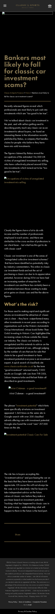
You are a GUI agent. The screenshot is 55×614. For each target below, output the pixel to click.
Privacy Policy (12, 602)
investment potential (26, 405)
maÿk (30, 605)
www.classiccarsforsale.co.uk (19, 366)
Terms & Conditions (25, 602)
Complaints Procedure (40, 602)
